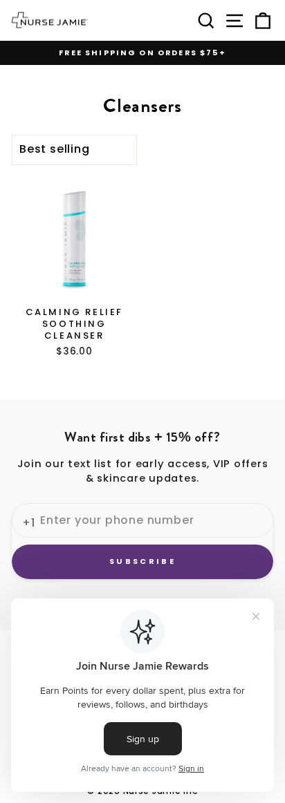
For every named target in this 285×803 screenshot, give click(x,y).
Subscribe (142, 561)
